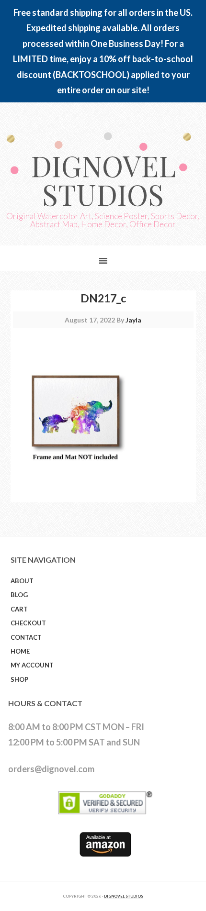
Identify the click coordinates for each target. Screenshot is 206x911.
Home (20, 651)
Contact (26, 637)
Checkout (28, 623)
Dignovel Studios (103, 179)
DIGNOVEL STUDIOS (123, 896)
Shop (19, 679)
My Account (32, 665)
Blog (19, 595)
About (22, 581)
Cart (19, 609)
